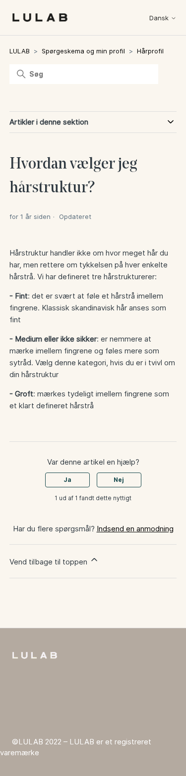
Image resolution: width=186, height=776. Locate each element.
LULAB (19, 51)
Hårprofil (150, 51)
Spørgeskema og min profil (83, 51)
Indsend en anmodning (135, 528)
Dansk (160, 18)
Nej (119, 479)
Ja (67, 479)
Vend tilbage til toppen (49, 561)
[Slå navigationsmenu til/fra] (129, 19)
